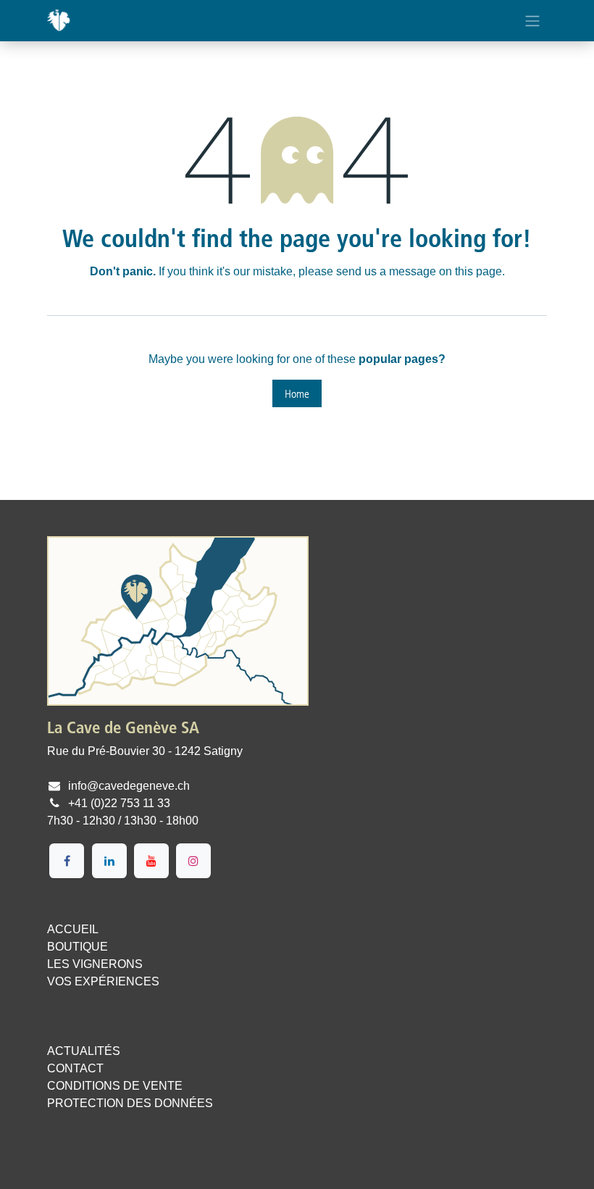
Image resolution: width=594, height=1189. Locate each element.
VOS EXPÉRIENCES (103, 981)
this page (478, 271)
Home (297, 393)
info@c (86, 786)
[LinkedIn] (109, 860)
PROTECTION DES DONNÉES (130, 1103)
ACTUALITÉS (83, 1051)
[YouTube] (151, 860)
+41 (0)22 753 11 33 (119, 803)
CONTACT (75, 1068)
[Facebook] (66, 860)
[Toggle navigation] (532, 21)
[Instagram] (193, 860)
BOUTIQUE (77, 946)
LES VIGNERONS (95, 964)
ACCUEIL (73, 929)
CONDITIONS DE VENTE (115, 1086)
